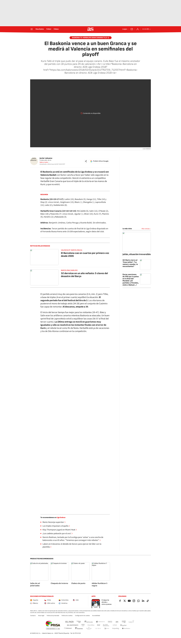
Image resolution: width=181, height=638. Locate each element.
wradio (83, 625)
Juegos (124, 29)
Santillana (88, 621)
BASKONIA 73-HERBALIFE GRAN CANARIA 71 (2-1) (90, 38)
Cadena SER (110, 621)
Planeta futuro (114, 625)
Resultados (40, 29)
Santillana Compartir (100, 621)
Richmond (67, 628)
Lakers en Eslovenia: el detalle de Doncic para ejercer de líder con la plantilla (72, 545)
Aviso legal (41, 615)
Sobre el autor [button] (44, 162)
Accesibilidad (96, 615)
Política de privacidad (53, 615)
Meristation (126, 628)
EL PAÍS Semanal (106, 625)
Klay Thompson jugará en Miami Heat (59, 529)
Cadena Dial (99, 625)
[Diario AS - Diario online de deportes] (90, 29)
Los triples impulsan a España (55, 525)
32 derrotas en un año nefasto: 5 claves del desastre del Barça (84, 275)
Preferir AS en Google (100, 161)
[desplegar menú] (31, 29)
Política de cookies (67, 615)
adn (123, 621)
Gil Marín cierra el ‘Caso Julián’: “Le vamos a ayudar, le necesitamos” (130, 263)
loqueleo (115, 628)
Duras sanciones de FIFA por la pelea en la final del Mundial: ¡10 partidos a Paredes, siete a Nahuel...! (131, 279)
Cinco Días (91, 625)
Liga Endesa (61, 518)
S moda (107, 628)
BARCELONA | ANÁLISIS (69, 270)
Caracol (131, 621)
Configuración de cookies (82, 615)
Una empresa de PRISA (52, 624)
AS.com (117, 621)
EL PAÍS (69, 621)
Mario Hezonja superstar (53, 522)
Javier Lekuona (46, 158)
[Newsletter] (132, 29)
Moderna (79, 628)
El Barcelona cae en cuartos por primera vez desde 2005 (85, 255)
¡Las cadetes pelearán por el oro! (57, 533)
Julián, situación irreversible (137, 254)
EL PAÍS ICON (98, 628)
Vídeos (56, 29)
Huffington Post (72, 625)
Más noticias (146, 229)
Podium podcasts (89, 628)
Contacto (33, 615)
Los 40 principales (78, 621)
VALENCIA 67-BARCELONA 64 (71, 250)
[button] (86, 161)
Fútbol (48, 29)
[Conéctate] (137, 29)
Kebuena (123, 625)
